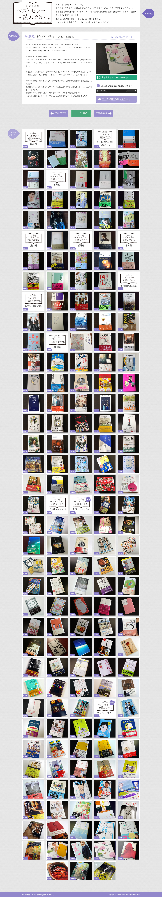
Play (97, 91)
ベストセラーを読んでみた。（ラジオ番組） (81, 13)
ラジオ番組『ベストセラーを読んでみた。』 (38, 895)
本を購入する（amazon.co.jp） (116, 77)
